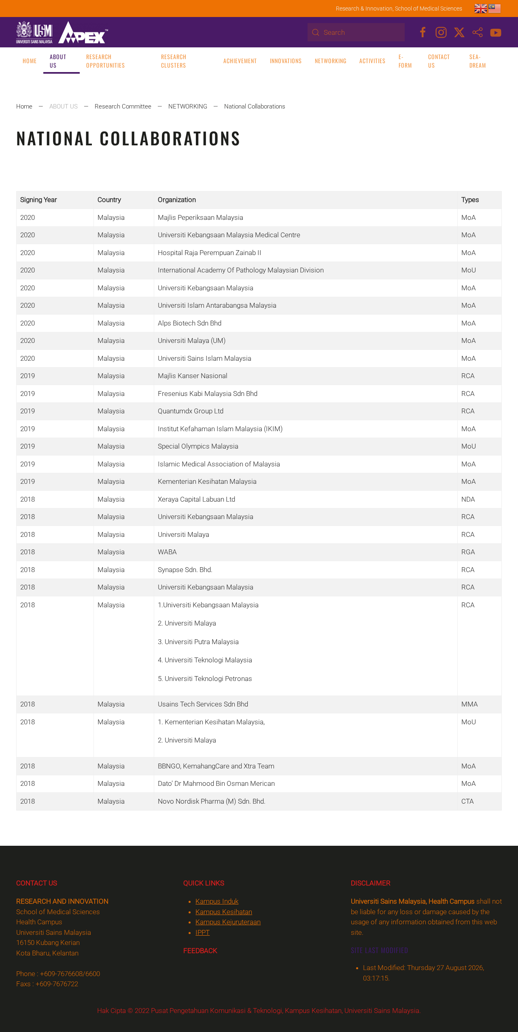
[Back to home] (62, 32)
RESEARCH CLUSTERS (174, 60)
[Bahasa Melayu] (495, 8)
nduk (216, 901)
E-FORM (405, 60)
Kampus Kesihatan (223, 912)
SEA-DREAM (477, 60)
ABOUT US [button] (58, 60)
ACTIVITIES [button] (372, 60)
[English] (481, 8)
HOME (30, 60)
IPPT (202, 932)
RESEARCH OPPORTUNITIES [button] (105, 60)
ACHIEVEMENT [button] (240, 60)
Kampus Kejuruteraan (228, 922)
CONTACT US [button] (439, 60)
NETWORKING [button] (330, 60)
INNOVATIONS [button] (286, 60)
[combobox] (356, 32)
